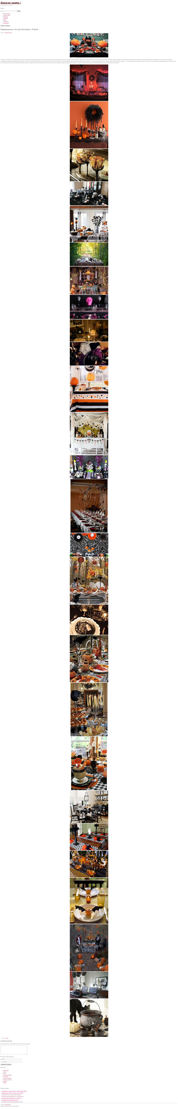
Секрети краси (6, 15)
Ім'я (1, 1059)
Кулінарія (5, 16)
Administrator (8, 1104)
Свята (4, 20)
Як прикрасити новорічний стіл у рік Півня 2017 (13, 1096)
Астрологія (6, 23)
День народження (7, 1075)
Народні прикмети (7, 1079)
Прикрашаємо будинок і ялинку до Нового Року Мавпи (14, 1091)
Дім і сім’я (5, 21)
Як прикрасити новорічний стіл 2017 (10, 1100)
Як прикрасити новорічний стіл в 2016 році (11, 1098)
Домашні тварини (7, 1078)
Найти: (2, 11)
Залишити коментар (8, 32)
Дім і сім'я (5, 1076)
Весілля (5, 1071)
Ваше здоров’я (6, 13)
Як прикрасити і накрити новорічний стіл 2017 (12, 1101)
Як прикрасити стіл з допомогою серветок (11, 1094)
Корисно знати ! (11, 2)
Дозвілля (5, 18)
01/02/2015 (2, 32)
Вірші (4, 1073)
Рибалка (5, 1081)
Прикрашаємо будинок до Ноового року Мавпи (12, 1093)
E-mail (2, 1061)
